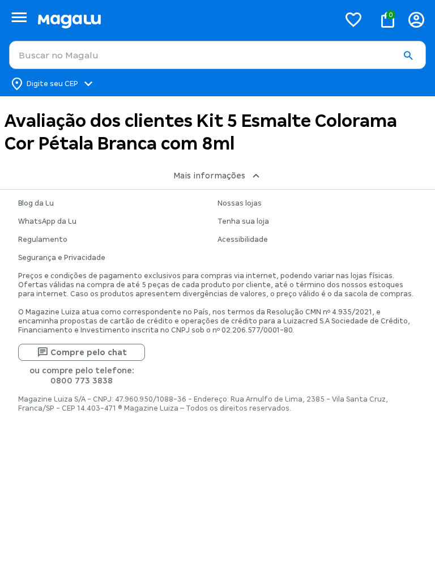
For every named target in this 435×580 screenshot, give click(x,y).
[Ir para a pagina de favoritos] (353, 19)
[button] (408, 55)
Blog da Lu (36, 203)
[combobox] (217, 55)
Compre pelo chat (88, 352)
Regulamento (42, 240)
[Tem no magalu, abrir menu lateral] (19, 17)
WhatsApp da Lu (47, 221)
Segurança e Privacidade (61, 258)
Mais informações (209, 175)
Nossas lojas (240, 203)
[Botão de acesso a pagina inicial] (184, 19)
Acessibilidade (243, 240)
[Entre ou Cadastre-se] (416, 19)
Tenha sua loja (243, 221)
